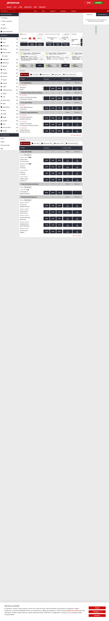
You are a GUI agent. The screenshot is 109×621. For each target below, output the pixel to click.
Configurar (96, 611)
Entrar (89, 3)
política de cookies (73, 610)
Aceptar (97, 608)
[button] (35, 11)
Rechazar (97, 615)
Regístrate (98, 3)
